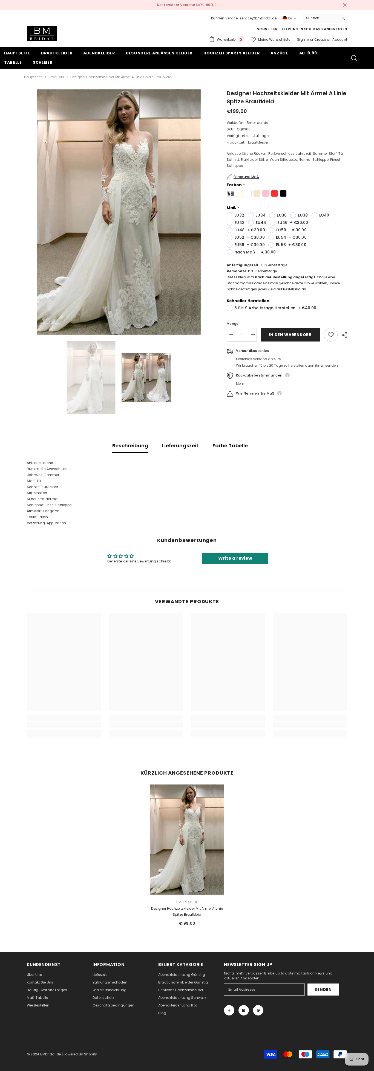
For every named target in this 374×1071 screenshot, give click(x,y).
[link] (64, 725)
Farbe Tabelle (230, 445)
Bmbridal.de (257, 122)
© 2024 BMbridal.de (44, 1054)
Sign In (303, 39)
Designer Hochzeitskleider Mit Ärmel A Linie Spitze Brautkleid (187, 911)
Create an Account (330, 39)
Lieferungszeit (180, 445)
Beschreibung (130, 445)
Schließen (345, 5)
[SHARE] (342, 335)
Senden (323, 989)
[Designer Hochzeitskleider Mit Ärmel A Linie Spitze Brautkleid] (187, 839)
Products (56, 77)
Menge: (233, 323)
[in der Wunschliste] (331, 335)
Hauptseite (33, 77)
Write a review (235, 558)
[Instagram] (243, 1010)
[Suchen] (325, 18)
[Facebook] (229, 1010)
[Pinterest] (258, 1010)
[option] (187, 5)
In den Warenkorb (289, 334)
